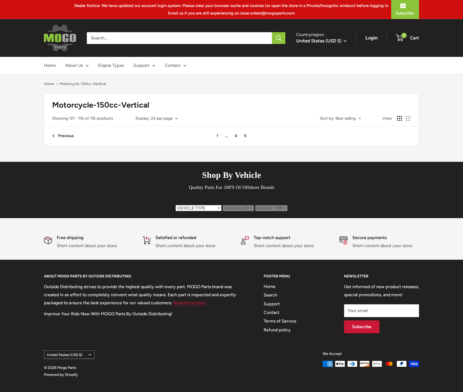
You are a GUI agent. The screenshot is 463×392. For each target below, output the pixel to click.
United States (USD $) (65, 355)
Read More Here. (189, 302)
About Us (74, 65)
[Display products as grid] (399, 118)
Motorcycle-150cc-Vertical (83, 84)
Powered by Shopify (61, 374)
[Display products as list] (408, 118)
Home (50, 65)
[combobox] (179, 38)
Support (141, 65)
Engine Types (111, 65)
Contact (173, 65)
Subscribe (405, 13)
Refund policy (277, 329)
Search (270, 295)
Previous (66, 135)
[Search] (278, 38)
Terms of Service (280, 321)
